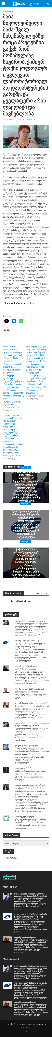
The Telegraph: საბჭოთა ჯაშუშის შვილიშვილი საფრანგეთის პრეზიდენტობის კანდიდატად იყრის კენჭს (32, 693)
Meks (32, 1024)
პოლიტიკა (8, 11)
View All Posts (41, 593)
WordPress (25, 1027)
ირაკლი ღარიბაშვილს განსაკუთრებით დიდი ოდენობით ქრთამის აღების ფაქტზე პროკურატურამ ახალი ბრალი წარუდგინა (30, 774)
